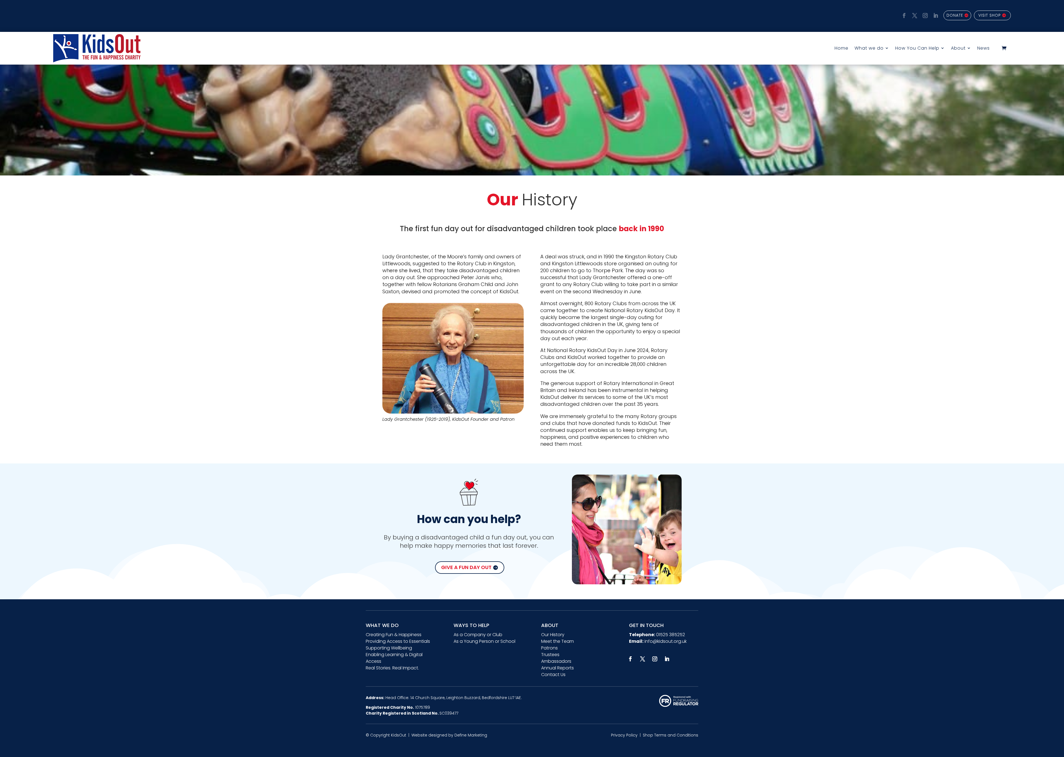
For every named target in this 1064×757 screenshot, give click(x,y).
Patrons (549, 648)
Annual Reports (557, 668)
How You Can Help (917, 48)
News (983, 48)
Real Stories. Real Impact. (392, 668)
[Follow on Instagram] (924, 15)
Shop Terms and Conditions (670, 735)
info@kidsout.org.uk (665, 641)
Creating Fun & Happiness (393, 634)
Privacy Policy (624, 735)
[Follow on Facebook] (903, 15)
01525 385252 (670, 634)
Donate (955, 15)
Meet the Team (557, 641)
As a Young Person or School (484, 641)
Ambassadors (556, 661)
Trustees (550, 654)
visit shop (989, 15)
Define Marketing (470, 735)
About (958, 48)
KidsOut (398, 735)
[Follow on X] (914, 15)
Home (841, 48)
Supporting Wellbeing (389, 648)
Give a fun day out (466, 567)
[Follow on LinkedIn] (935, 15)
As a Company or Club (478, 634)
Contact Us (553, 674)
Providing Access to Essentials (398, 641)
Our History (552, 634)
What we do (869, 48)
